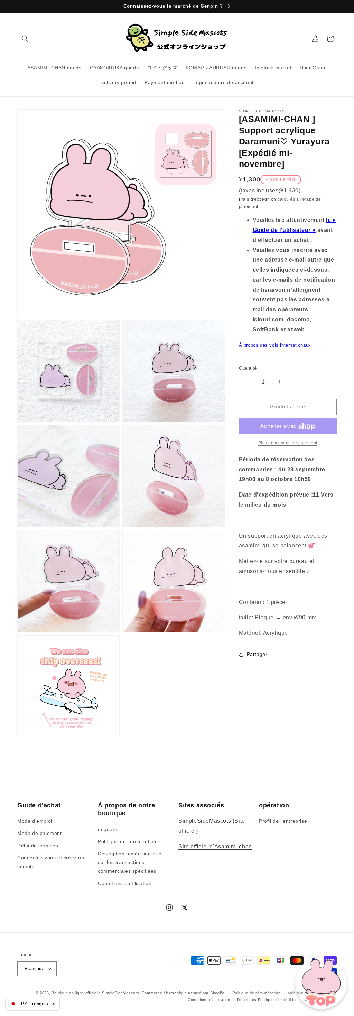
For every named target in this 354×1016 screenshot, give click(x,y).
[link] (288, 443)
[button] (24, 38)
